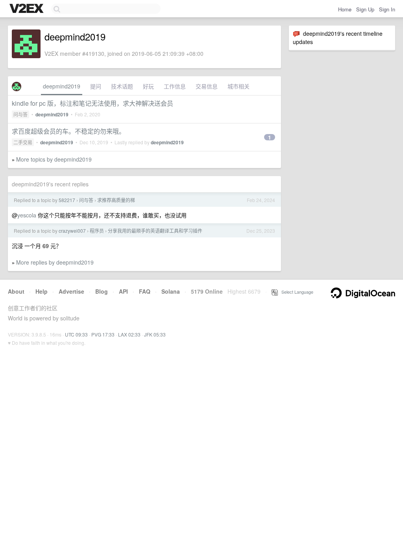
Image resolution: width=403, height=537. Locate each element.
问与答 (20, 114)
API (123, 291)
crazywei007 (72, 230)
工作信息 (175, 86)
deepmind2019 (61, 86)
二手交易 (22, 142)
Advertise (71, 291)
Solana (170, 291)
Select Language (295, 292)
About (16, 291)
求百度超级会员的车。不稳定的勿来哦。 (68, 131)
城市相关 (238, 86)
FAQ (144, 291)
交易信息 (207, 86)
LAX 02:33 (129, 334)
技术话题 (122, 86)
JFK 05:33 (155, 334)
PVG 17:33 (103, 334)
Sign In (387, 9)
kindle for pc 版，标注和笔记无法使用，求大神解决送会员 (92, 103)
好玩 (148, 86)
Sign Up (365, 9)
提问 (95, 86)
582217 (67, 200)
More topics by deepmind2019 (54, 159)
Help (41, 291)
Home (344, 9)
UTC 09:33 (76, 334)
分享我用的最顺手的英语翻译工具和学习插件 (155, 230)
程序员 (97, 230)
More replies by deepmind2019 (55, 262)
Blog (101, 291)
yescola (26, 215)
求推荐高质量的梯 (116, 200)
